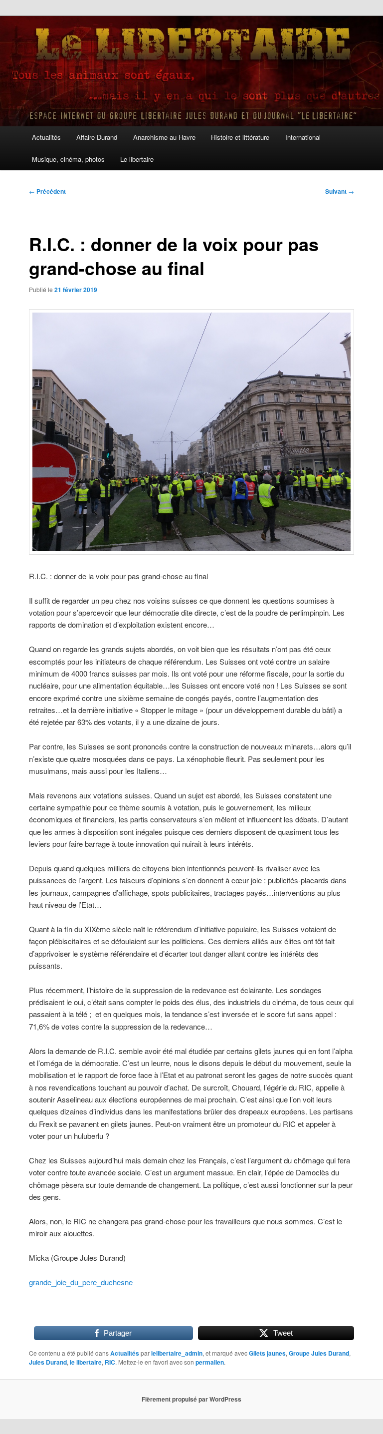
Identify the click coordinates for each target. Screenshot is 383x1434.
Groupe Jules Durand (319, 1353)
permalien (209, 1362)
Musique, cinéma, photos (68, 159)
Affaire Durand (96, 137)
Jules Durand (48, 1362)
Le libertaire (137, 159)
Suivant (339, 191)
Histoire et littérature (240, 137)
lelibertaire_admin (176, 1353)
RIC (110, 1362)
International (303, 137)
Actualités (46, 137)
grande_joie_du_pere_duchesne (81, 1282)
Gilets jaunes (267, 1353)
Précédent (47, 191)
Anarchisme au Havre (164, 137)
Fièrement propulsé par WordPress (191, 1399)
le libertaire (86, 1362)
